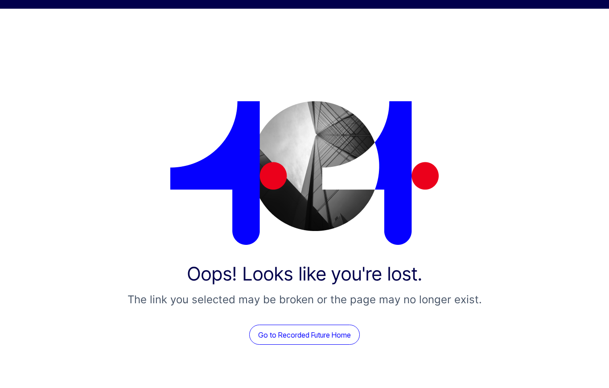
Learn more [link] (406, 18)
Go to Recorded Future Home (304, 370)
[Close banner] (596, 18)
